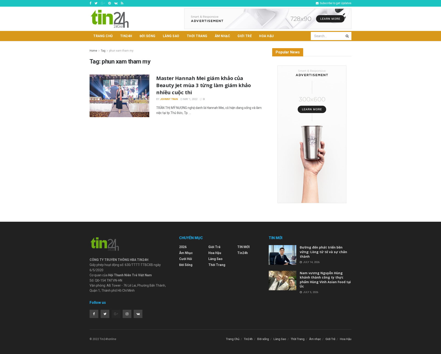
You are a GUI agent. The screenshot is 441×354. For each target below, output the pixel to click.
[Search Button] (347, 36)
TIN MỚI (243, 247)
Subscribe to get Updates (335, 3)
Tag (103, 50)
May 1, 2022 (189, 99)
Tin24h (126, 36)
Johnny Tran (169, 99)
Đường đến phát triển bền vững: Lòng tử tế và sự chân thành (323, 251)
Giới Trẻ (244, 36)
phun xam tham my (121, 50)
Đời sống (147, 36)
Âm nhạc (222, 36)
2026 (183, 247)
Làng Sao (171, 36)
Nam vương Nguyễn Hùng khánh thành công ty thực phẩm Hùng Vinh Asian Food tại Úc (325, 280)
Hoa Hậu (266, 36)
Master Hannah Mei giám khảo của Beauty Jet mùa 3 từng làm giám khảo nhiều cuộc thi (203, 85)
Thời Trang (197, 36)
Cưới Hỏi (185, 259)
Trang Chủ (103, 36)
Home (93, 50)
